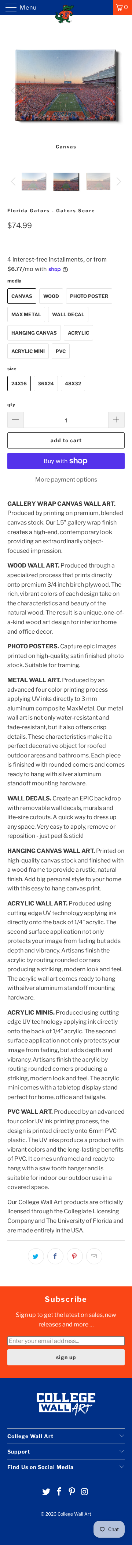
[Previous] (14, 91)
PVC (61, 351)
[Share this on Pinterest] (75, 1256)
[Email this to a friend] (94, 1256)
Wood (51, 296)
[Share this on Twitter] (36, 1256)
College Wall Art (74, 1514)
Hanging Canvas (34, 333)
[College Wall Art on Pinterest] (72, 1492)
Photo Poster (89, 296)
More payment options (66, 479)
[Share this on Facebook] (55, 1256)
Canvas (21, 296)
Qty (11, 404)
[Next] (117, 91)
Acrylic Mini (28, 351)
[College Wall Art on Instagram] (84, 1492)
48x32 (73, 383)
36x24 (46, 383)
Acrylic (78, 333)
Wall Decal (68, 314)
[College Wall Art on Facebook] (59, 1492)
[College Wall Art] (66, 7)
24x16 (19, 383)
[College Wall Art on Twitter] (46, 1492)
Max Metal (26, 314)
